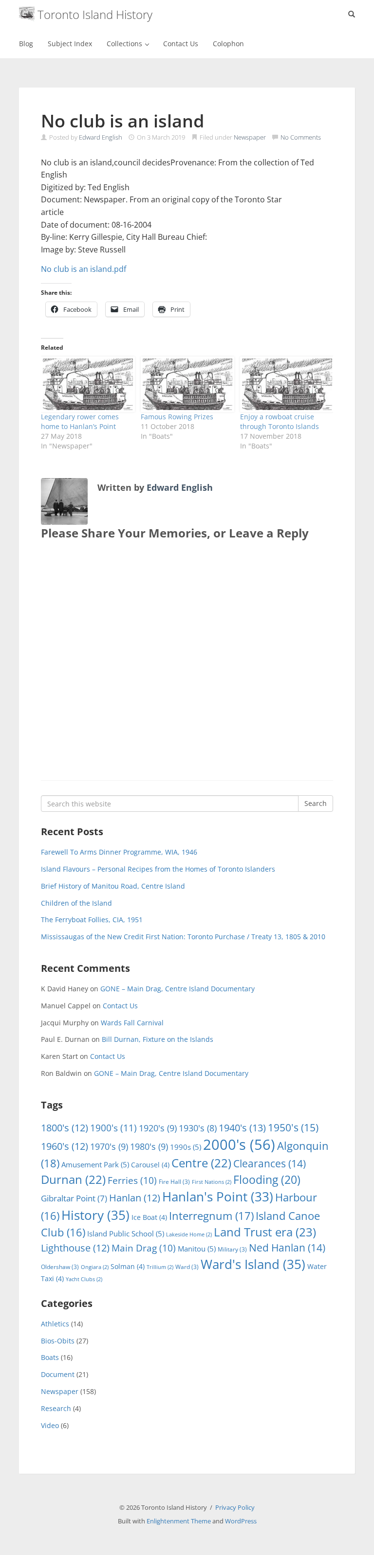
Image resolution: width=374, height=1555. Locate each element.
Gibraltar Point (74, 1198)
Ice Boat (149, 1217)
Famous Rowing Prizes (177, 416)
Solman (128, 1266)
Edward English (100, 137)
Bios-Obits (58, 1340)
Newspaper (250, 137)
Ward (187, 1267)
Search (315, 803)
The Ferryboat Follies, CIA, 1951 (92, 919)
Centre (201, 1163)
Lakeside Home (189, 1234)
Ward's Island (253, 1264)
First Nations (211, 1182)
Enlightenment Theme (179, 1521)
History (95, 1215)
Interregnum (211, 1215)
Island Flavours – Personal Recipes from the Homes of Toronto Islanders (158, 869)
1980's (149, 1146)
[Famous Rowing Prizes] (186, 384)
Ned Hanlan (287, 1247)
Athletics (55, 1323)
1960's (64, 1146)
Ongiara (95, 1267)
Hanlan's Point (217, 1196)
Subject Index (70, 43)
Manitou (197, 1248)
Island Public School (125, 1233)
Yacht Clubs (84, 1279)
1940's (242, 1127)
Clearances (269, 1163)
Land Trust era (265, 1232)
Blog (26, 43)
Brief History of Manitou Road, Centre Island (113, 886)
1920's (158, 1128)
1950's (293, 1127)
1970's (109, 1146)
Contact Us (180, 43)
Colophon (228, 43)
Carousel (150, 1164)
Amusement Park (95, 1164)
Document (58, 1374)
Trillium (160, 1267)
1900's (113, 1127)
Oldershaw (60, 1267)
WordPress (241, 1521)
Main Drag (144, 1248)
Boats (50, 1357)
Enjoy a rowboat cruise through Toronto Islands (279, 421)
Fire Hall (174, 1182)
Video (50, 1425)
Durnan (73, 1179)
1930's (198, 1128)
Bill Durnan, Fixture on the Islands (157, 1039)
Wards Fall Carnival (132, 1022)
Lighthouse (75, 1247)
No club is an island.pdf (83, 269)
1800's (64, 1127)
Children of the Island (76, 903)
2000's (239, 1144)
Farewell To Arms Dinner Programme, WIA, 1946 (119, 852)
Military (232, 1249)
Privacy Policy (235, 1507)
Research (56, 1408)
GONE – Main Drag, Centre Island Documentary (177, 988)
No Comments (300, 137)
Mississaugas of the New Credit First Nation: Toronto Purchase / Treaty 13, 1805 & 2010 (183, 936)
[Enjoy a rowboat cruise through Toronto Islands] (285, 384)
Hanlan (134, 1197)
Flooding (266, 1179)
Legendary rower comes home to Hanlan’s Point (80, 421)
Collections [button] (125, 43)
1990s (185, 1147)
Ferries (132, 1180)
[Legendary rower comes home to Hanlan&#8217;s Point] (86, 384)
